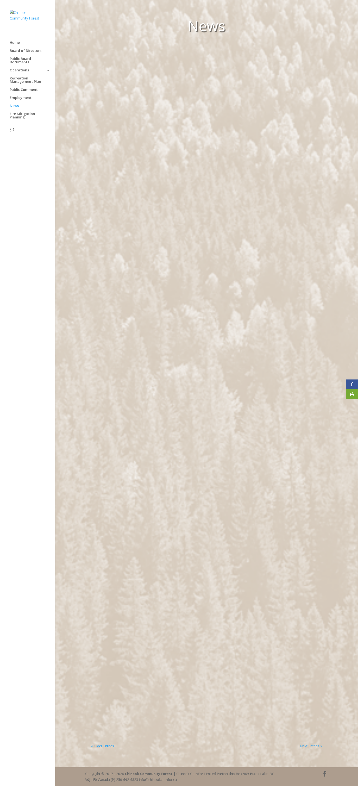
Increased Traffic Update (122, 641)
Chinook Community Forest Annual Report (140, 596)
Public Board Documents (20, 60)
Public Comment (24, 90)
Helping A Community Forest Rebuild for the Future (150, 193)
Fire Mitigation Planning (22, 115)
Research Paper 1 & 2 (118, 355)
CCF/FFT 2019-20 (113, 478)
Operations (19, 70)
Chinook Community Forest (148, 773)
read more (107, 200)
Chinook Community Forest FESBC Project (140, 237)
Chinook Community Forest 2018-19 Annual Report (149, 420)
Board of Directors (25, 51)
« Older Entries (102, 746)
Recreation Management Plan (25, 80)
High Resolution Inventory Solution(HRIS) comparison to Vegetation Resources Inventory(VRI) (193, 296)
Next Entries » (311, 746)
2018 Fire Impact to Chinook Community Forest (145, 537)
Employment (21, 98)
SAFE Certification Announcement (131, 699)
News (14, 106)
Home (15, 43)
